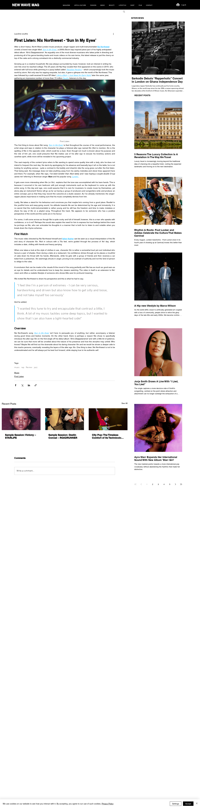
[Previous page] (141, 484)
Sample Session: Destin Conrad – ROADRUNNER (62, 436)
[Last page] (181, 484)
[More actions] (113, 33)
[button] (124, 11)
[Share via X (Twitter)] (22, 385)
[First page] (135, 484)
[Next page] (175, 484)
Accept (188, 803)
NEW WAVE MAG (25, 5)
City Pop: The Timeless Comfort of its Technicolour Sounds (108, 436)
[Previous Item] (137, 48)
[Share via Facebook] (15, 385)
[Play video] (64, 108)
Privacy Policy (107, 803)
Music (16, 373)
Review (29, 367)
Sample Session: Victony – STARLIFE (20, 436)
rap (22, 367)
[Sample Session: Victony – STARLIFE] (21, 419)
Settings (175, 803)
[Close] (196, 803)
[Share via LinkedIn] (29, 385)
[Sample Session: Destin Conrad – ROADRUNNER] (64, 419)
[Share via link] (35, 385)
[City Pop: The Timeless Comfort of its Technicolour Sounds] (108, 419)
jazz (35, 367)
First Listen (19, 376)
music (17, 367)
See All (124, 403)
